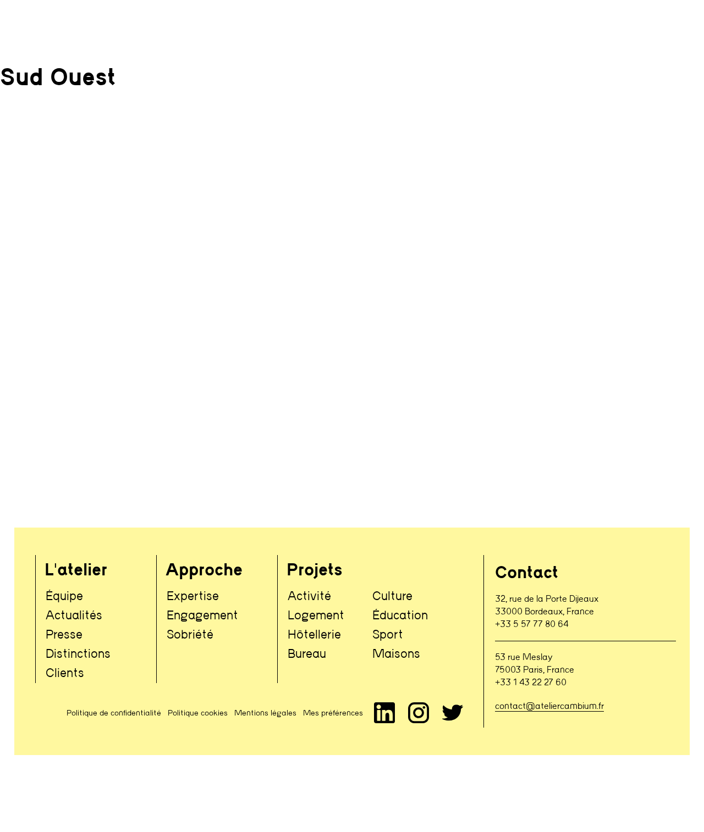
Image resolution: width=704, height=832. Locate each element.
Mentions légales (265, 713)
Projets (315, 571)
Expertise (193, 596)
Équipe (64, 596)
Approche (204, 571)
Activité (309, 596)
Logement (316, 615)
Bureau (307, 654)
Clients (65, 673)
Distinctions (78, 654)
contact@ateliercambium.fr (549, 706)
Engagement (202, 615)
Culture (392, 596)
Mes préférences (333, 713)
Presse (64, 635)
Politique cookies (198, 713)
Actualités (74, 615)
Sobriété (190, 635)
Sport (387, 635)
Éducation (400, 615)
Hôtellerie (314, 635)
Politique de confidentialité (114, 713)
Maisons (396, 654)
